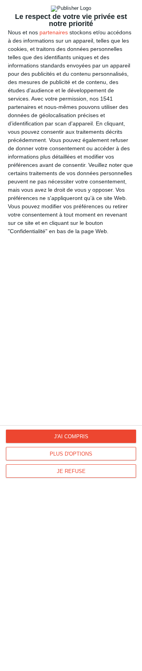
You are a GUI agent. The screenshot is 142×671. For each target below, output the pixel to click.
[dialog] (71, 335)
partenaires (53, 32)
